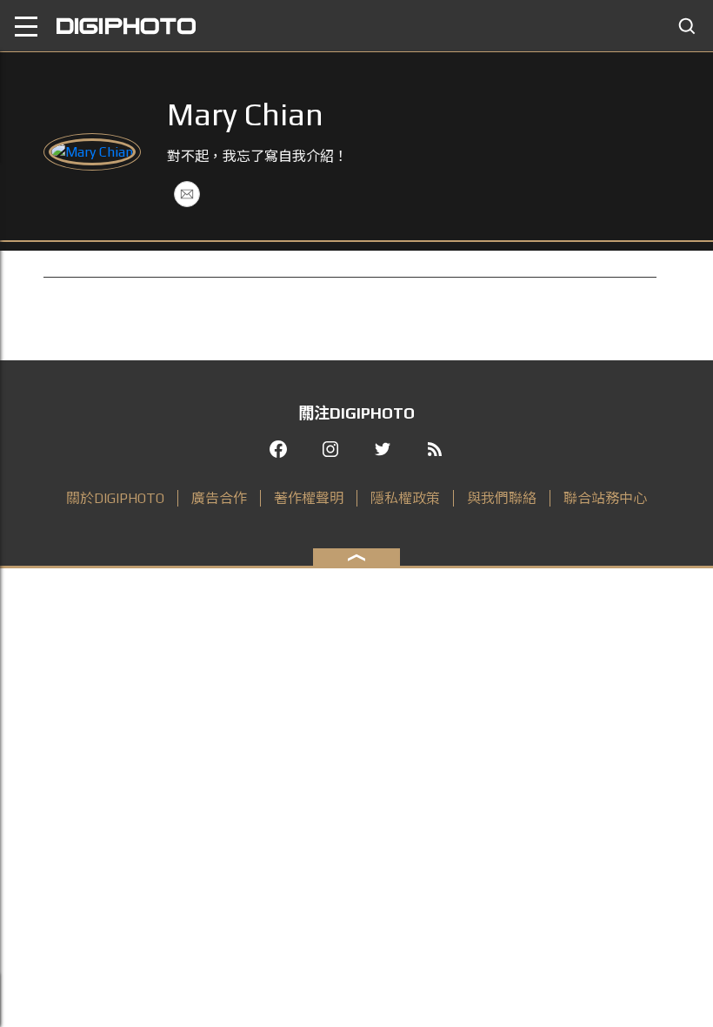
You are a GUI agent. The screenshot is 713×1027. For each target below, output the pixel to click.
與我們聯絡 (501, 498)
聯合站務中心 (605, 498)
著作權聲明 (308, 498)
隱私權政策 (405, 498)
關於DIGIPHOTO (115, 498)
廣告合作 (219, 498)
